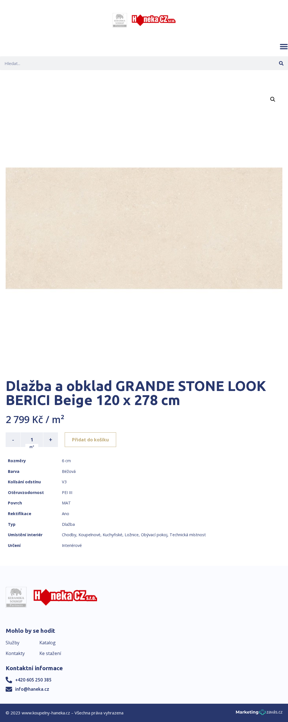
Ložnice (132, 534)
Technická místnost (188, 534)
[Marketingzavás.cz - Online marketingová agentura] (259, 713)
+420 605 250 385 (33, 679)
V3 (64, 481)
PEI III (67, 492)
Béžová (69, 471)
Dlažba (68, 524)
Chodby (69, 534)
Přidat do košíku (90, 440)
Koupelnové (89, 534)
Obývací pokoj (154, 534)
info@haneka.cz (32, 689)
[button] (284, 46)
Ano (65, 513)
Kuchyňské (112, 534)
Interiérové (72, 545)
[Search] (281, 63)
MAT (66, 503)
